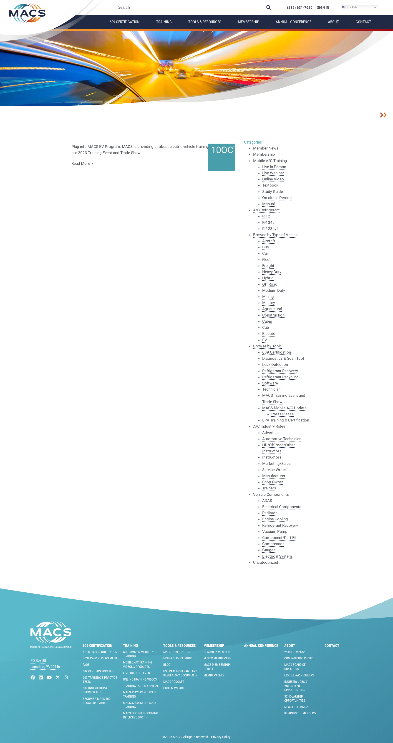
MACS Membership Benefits (217, 667)
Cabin (267, 321)
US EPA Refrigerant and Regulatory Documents (180, 673)
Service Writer (274, 469)
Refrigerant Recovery (280, 371)
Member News (265, 148)
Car (265, 253)
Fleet (266, 259)
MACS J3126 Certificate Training (139, 694)
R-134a (268, 222)
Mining (268, 296)
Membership (248, 22)
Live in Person (274, 167)
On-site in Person (277, 197)
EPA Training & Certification (285, 420)
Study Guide (272, 191)
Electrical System (277, 556)
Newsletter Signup (298, 707)
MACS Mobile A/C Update (284, 408)
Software (270, 383)
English (351, 7)
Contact (363, 22)
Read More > (82, 163)
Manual (268, 204)
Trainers (269, 488)
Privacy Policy (221, 737)
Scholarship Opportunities (294, 698)
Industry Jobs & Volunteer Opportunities (295, 686)
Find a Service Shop (177, 658)
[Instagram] (66, 677)
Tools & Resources (204, 22)
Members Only (214, 675)
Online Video (273, 179)
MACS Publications (177, 652)
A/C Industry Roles (269, 426)
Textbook (270, 185)
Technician (271, 389)
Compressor (273, 543)
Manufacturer (273, 476)
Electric (268, 333)
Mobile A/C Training (270, 160)
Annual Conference (293, 22)
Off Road (269, 284)
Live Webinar (273, 173)
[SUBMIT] (268, 7)
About (333, 22)
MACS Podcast (173, 681)
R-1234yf (270, 228)
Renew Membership (218, 658)
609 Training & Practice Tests (100, 679)
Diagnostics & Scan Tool (283, 358)
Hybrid (268, 278)
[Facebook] (33, 677)
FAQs (86, 664)
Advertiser (271, 432)
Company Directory (298, 658)
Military (268, 302)
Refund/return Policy (300, 713)
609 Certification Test (99, 671)
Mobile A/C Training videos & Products (137, 664)
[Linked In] (41, 677)
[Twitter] (58, 677)
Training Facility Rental (141, 686)
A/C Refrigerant (266, 210)
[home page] (50, 646)
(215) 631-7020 (299, 8)
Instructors (271, 457)
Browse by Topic (267, 346)
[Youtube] (50, 677)
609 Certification (125, 22)
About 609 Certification (100, 652)
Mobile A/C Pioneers (299, 675)
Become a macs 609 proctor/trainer (96, 701)
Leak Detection (275, 364)
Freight (268, 265)
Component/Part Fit (279, 537)
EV (264, 340)
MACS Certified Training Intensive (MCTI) (140, 715)
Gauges (268, 550)
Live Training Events (138, 673)
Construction (273, 315)
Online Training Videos (140, 679)
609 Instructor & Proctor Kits (95, 690)
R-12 (266, 216)
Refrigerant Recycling (280, 377)
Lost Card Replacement (100, 658)
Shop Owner (272, 482)
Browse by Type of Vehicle (275, 234)
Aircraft (268, 241)
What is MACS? (294, 652)
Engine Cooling (275, 519)
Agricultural (272, 309)
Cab (265, 327)
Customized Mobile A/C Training (139, 654)
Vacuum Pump (274, 531)
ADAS (267, 500)
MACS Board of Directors (295, 667)
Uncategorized (265, 562)
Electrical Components (281, 506)
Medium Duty (273, 290)
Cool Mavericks (174, 688)
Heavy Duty (271, 271)
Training (164, 22)
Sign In (323, 8)
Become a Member (216, 652)
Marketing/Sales (276, 463)
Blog (166, 664)
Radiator (269, 513)
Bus (265, 247)
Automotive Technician (281, 438)
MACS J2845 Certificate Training (139, 705)
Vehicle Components (271, 494)
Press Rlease (282, 414)
